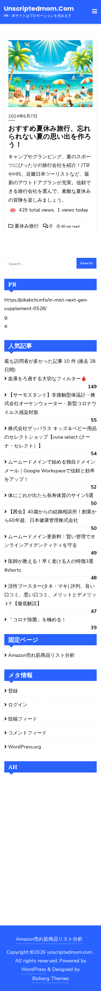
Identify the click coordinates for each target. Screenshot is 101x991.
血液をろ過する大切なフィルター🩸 (47, 378)
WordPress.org (24, 747)
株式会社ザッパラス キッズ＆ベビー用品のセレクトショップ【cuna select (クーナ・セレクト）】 (50, 437)
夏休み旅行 (26, 226)
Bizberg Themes (50, 978)
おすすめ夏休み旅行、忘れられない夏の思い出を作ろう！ (49, 136)
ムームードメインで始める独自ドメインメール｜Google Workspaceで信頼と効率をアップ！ (49, 471)
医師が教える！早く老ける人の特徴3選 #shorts (48, 565)
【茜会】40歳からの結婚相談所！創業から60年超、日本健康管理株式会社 (50, 515)
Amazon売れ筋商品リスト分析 (41, 655)
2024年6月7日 (22, 116)
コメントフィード (27, 733)
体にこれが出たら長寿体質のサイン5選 (50, 495)
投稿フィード (22, 719)
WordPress (33, 969)
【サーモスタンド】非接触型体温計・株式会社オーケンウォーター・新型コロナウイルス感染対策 (50, 404)
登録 (13, 691)
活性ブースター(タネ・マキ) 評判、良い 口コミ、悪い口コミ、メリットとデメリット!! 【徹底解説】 (50, 595)
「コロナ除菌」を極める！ (37, 619)
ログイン (17, 705)
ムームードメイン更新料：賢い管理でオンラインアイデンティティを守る (49, 540)
